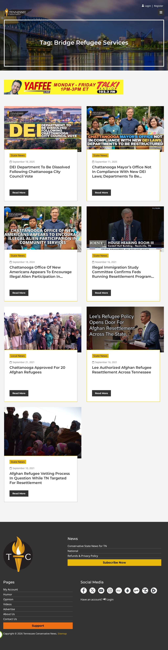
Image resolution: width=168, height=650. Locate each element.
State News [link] (18, 155)
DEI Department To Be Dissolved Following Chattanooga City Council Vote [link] (40, 171)
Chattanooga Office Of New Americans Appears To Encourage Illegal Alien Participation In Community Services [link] (41, 274)
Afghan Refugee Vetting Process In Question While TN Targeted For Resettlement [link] (40, 478)
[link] (146, 6)
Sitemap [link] (62, 633)
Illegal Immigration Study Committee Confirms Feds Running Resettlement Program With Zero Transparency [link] (121, 274)
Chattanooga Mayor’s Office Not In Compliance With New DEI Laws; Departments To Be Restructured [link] (121, 174)
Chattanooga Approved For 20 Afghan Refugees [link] (37, 369)
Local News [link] (18, 356)
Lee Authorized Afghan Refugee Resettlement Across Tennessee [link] (121, 369)
